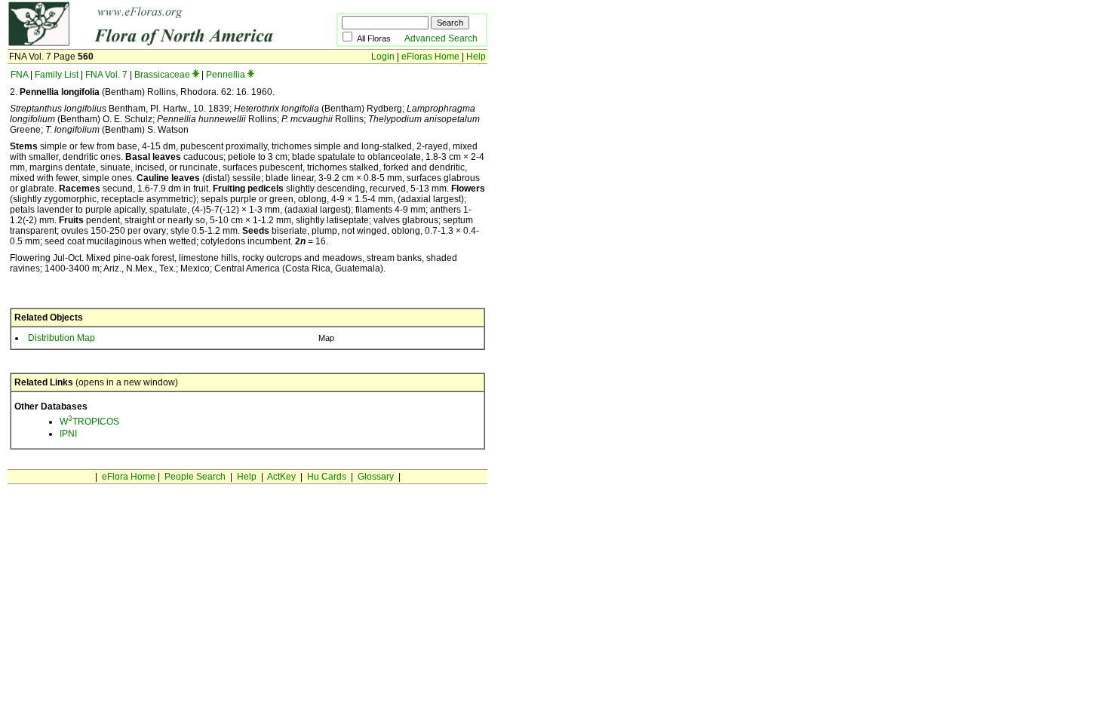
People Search (195, 476)
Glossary (376, 476)
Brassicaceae (162, 74)
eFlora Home (128, 476)
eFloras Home (430, 56)
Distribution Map (61, 338)
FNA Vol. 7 (106, 74)
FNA (19, 74)
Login (383, 56)
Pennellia (225, 74)
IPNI (68, 433)
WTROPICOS (89, 421)
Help (476, 56)
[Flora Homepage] (149, 43)
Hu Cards (326, 476)
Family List (56, 74)
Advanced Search (441, 38)
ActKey (281, 476)
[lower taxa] (195, 74)
